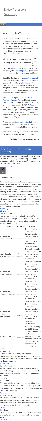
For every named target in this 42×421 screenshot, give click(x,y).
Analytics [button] (3, 378)
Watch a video (33, 105)
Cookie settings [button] (6, 166)
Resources (25, 80)
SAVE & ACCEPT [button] (6, 420)
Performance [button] (5, 363)
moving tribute (22, 71)
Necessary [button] (4, 209)
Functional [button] (4, 349)
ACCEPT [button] (16, 166)
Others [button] (2, 407)
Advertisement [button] (5, 393)
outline (13, 68)
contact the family (24, 122)
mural (21, 73)
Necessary (6, 211)
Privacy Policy (6, 151)
